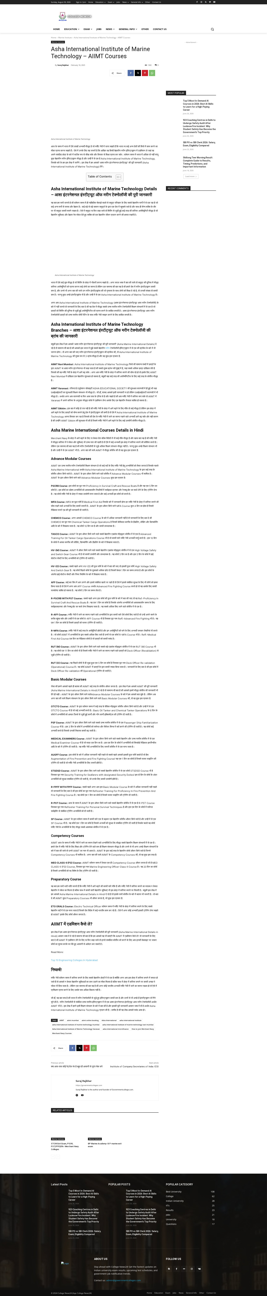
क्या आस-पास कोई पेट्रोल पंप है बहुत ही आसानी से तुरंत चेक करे (77, 1066)
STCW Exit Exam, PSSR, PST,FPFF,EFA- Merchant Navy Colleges (64, 1146)
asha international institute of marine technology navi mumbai (127, 1024)
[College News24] (75, 16)
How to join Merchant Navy (143, 1029)
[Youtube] (214, 2)
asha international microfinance (116, 1029)
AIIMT (61, 1020)
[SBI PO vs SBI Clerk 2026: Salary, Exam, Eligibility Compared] (173, 146)
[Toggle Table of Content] (116, 177)
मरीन (108, 348)
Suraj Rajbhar (63, 65)
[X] (206, 2)
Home (53, 37)
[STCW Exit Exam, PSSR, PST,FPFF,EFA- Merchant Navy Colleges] (68, 1128)
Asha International (109, 1020)
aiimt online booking (90, 1020)
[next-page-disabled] (58, 1157)
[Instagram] (201, 2)
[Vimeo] (210, 2)
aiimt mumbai (73, 1020)
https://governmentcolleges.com (89, 1085)
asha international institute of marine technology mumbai (75, 1024)
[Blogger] (169, 1269)
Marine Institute (65, 37)
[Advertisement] (156, 16)
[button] (212, 29)
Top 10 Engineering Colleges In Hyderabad (74, 960)
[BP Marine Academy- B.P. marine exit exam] (105, 1128)
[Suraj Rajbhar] (53, 65)
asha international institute (130, 1020)
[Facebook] (197, 2)
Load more (190, 176)
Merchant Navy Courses (62, 1033)
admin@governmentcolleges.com (123, 1280)
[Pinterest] (145, 73)
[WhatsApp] (152, 73)
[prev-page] (53, 1157)
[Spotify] (77, 1094)
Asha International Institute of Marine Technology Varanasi (76, 1029)
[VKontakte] (199, 1269)
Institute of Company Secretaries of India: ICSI (134, 1066)
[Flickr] (184, 1269)
